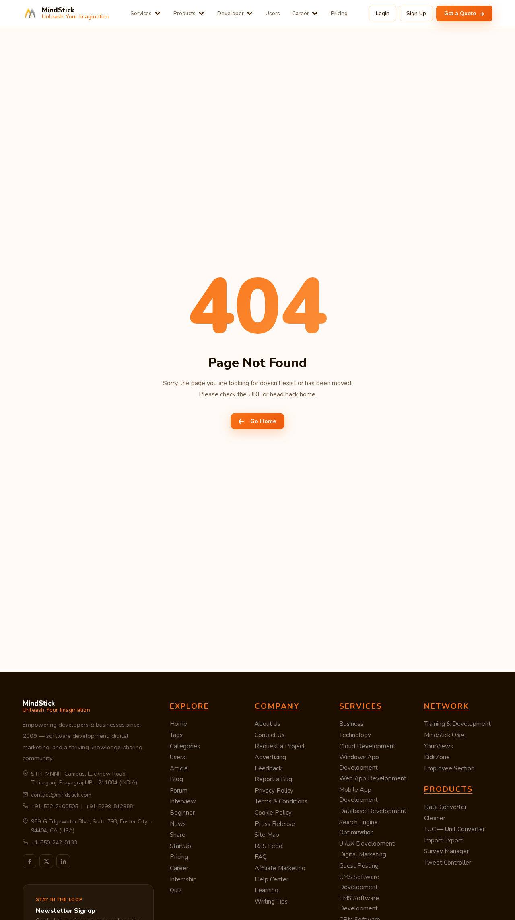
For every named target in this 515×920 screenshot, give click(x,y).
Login (382, 13)
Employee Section (449, 768)
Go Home (263, 421)
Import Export (443, 840)
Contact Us (269, 735)
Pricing (339, 13)
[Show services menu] (157, 13)
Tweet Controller (447, 862)
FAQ (261, 857)
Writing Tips (271, 901)
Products (184, 13)
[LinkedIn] (63, 861)
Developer (230, 13)
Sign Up (416, 13)
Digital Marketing (362, 854)
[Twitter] (46, 861)
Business (351, 724)
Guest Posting (359, 866)
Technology (355, 735)
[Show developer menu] (249, 13)
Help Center (271, 879)
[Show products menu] (201, 13)
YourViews (438, 746)
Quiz (175, 890)
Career (300, 13)
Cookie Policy (273, 813)
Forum (178, 791)
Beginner (182, 813)
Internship (183, 879)
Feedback (268, 768)
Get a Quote (461, 13)
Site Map (267, 835)
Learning (266, 890)
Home (178, 724)
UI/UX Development (367, 844)
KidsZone (437, 757)
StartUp (180, 846)
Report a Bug (273, 779)
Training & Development (457, 724)
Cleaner (434, 818)
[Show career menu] (315, 13)
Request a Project (280, 746)
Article (179, 768)
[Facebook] (29, 861)
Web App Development (372, 778)
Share (177, 835)
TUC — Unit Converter (454, 829)
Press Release (275, 824)
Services (141, 13)
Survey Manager (446, 851)
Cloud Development (367, 746)
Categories (185, 746)
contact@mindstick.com (61, 795)
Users (273, 13)
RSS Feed (268, 846)
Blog (176, 779)
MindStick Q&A (444, 735)
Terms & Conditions (281, 801)
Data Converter (445, 807)
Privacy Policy (274, 791)
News (178, 824)
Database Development (372, 811)
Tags (176, 735)
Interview (183, 801)
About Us (267, 724)
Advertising (270, 757)
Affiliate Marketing (280, 868)
